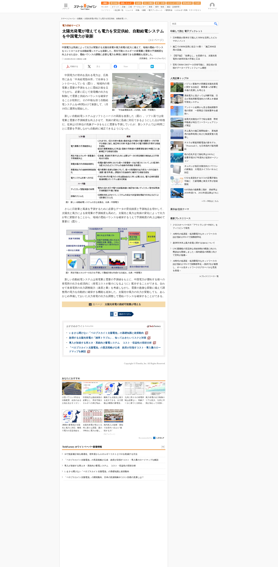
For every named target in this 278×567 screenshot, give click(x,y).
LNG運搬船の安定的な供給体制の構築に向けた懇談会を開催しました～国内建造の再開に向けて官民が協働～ (195, 251)
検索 (215, 23)
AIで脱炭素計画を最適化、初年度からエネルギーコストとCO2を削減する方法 (100, 454)
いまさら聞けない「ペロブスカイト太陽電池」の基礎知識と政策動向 (96, 471)
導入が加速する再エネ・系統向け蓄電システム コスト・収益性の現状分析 (100, 465)
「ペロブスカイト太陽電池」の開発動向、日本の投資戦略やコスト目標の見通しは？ (104, 477)
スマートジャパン (68, 18)
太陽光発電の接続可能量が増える (115, 304)
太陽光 (79, 18)
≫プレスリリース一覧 (209, 276)
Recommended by (146, 438)
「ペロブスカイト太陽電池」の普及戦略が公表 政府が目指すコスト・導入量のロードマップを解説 (111, 460)
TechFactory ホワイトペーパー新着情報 (82, 447)
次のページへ (125, 314)
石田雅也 (143, 58)
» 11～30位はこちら (210, 201)
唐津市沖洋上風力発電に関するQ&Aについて (194, 243)
